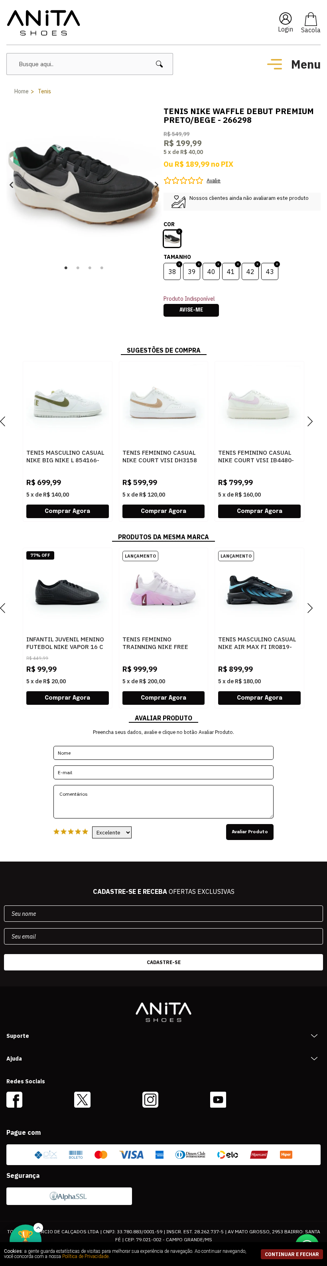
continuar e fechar (292, 1254)
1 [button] (66, 268)
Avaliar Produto (250, 832)
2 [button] (78, 268)
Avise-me (191, 310)
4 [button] (102, 268)
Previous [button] (11, 184)
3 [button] (90, 268)
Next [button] (157, 184)
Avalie (214, 180)
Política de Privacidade (85, 1256)
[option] (84, 184)
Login (285, 29)
